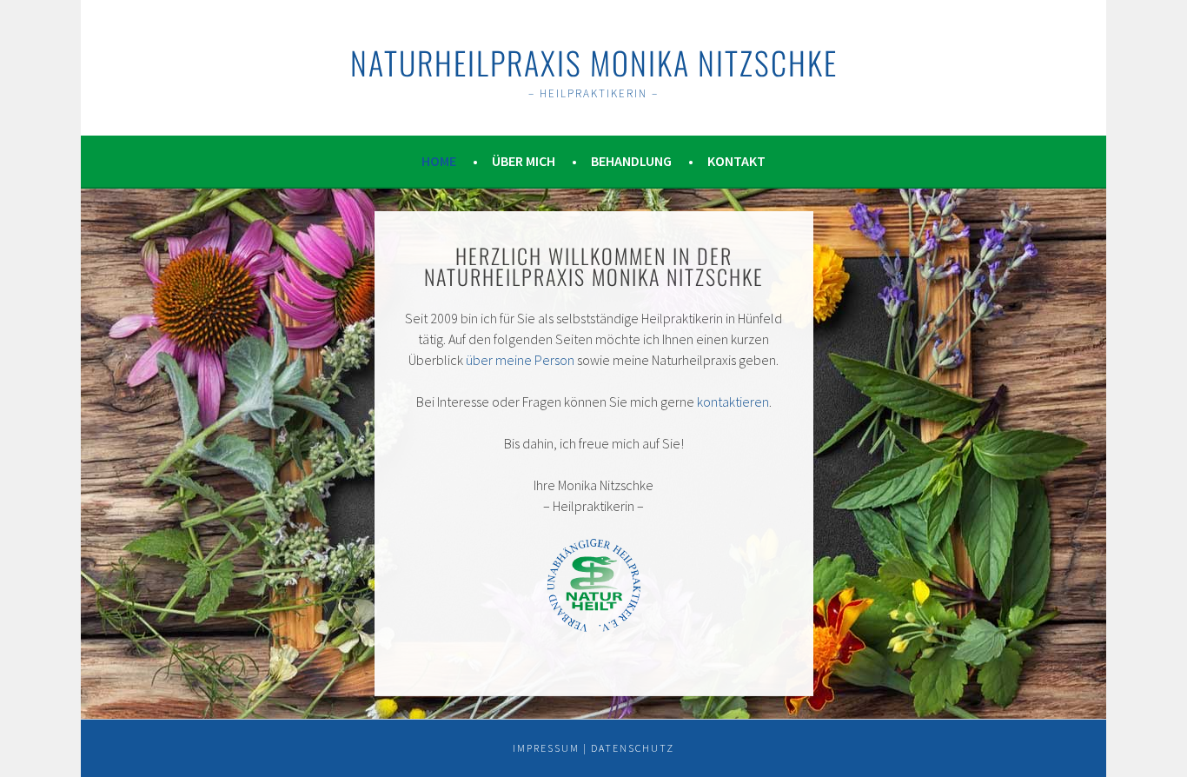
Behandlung (631, 160)
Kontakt (736, 160)
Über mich (523, 160)
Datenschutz (632, 747)
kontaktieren (733, 401)
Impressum (546, 747)
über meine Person (520, 360)
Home (438, 160)
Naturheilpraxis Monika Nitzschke (594, 62)
